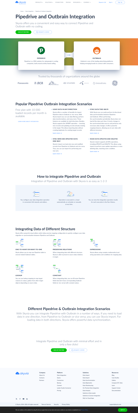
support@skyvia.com (115, 404)
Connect (59, 385)
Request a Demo (44, 32)
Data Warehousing (88, 385)
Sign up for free (59, 350)
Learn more (56, 133)
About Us (42, 375)
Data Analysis (86, 390)
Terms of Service (46, 404)
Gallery (114, 380)
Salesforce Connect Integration (91, 395)
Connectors (60, 380)
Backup (59, 383)
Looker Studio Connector (64, 388)
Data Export (86, 377)
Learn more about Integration (28, 121)
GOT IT (123, 410)
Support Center (116, 388)
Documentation (116, 390)
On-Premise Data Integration (91, 388)
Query (59, 377)
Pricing (59, 390)
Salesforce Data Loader (89, 393)
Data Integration (29, 11)
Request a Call (102, 2)
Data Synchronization (89, 380)
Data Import (86, 375)
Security (56, 404)
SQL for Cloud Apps (88, 398)
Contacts (41, 377)
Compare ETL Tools (117, 383)
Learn (113, 385)
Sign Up (120, 2)
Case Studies (115, 377)
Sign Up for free (23, 32)
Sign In (110, 2)
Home (21, 11)
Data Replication (87, 383)
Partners (41, 380)
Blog (113, 375)
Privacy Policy (66, 404)
